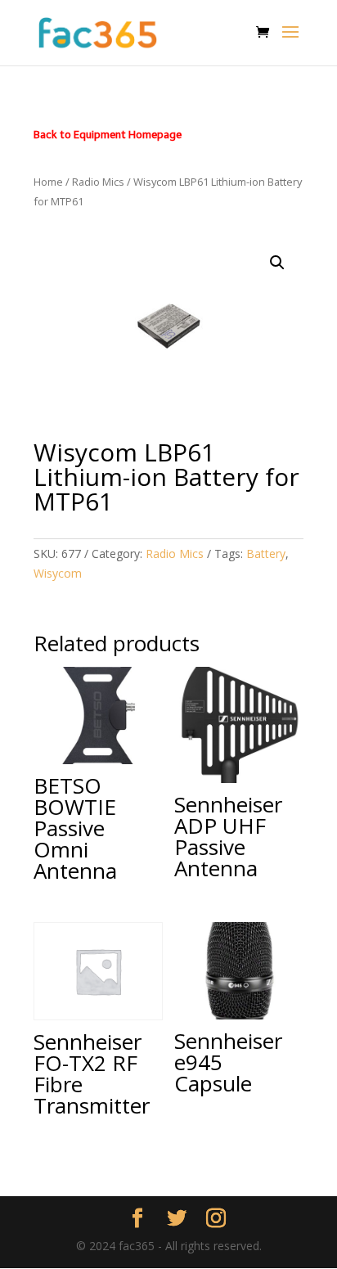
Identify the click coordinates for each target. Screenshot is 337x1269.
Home (48, 181)
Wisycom (58, 573)
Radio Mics (98, 181)
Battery (265, 553)
